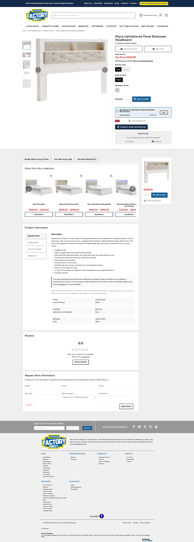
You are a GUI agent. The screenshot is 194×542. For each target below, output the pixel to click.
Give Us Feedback (104, 461)
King (118, 69)
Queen (126, 69)
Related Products (86, 159)
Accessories (46, 468)
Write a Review (80, 362)
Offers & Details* (145, 523)
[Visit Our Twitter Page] (145, 427)
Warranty (32, 256)
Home (24, 31)
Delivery (45, 487)
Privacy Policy (127, 523)
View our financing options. (143, 61)
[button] (148, 15)
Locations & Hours (104, 457)
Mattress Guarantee (49, 496)
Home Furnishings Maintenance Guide (54, 498)
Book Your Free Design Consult (153, 3)
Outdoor (111, 26)
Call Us (131, 142)
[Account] (161, 15)
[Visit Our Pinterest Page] (140, 427)
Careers (129, 461)
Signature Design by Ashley (127, 43)
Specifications (35, 249)
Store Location (68, 393)
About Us (88, 3)
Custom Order (47, 491)
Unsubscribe (47, 502)
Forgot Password (76, 487)
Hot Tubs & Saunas (128, 26)
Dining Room (68, 26)
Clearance (162, 26)
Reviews (101, 463)
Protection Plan (47, 489)
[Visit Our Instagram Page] (151, 427)
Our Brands (46, 474)
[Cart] (166, 15)
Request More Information (133, 127)
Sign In (73, 485)
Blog (117, 3)
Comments (103, 393)
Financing (108, 3)
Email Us (157, 142)
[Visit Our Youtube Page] (156, 427)
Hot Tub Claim (47, 508)
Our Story (130, 457)
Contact (124, 3)
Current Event (47, 485)
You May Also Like (63, 159)
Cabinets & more (50, 26)
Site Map (135, 523)
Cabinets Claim (47, 510)
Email (64, 386)
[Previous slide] (29, 189)
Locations (98, 3)
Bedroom (83, 26)
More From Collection (36, 159)
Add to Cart (143, 99)
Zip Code (29, 393)
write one (85, 357)
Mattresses (97, 26)
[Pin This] (117, 121)
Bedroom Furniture (48, 31)
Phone (101, 386)
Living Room (32, 26)
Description (34, 236)
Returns (73, 457)
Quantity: (119, 99)
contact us (62, 284)
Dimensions (33, 243)
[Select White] (117, 90)
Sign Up (87, 428)
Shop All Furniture (48, 476)
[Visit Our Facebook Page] (134, 427)
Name (28, 386)
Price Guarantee (48, 493)
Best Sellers (147, 26)
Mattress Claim (47, 504)
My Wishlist (74, 489)
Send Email (126, 406)
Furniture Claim (48, 506)
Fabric (119, 80)
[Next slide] (132, 189)
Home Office (47, 463)
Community (130, 459)
